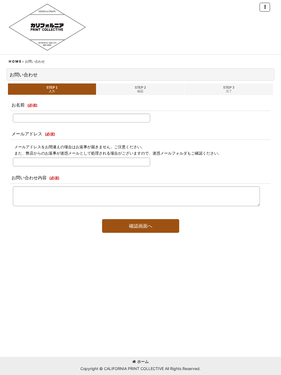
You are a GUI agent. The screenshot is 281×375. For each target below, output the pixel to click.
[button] (265, 7)
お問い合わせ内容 (29, 177)
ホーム (143, 361)
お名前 (18, 105)
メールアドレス (27, 133)
